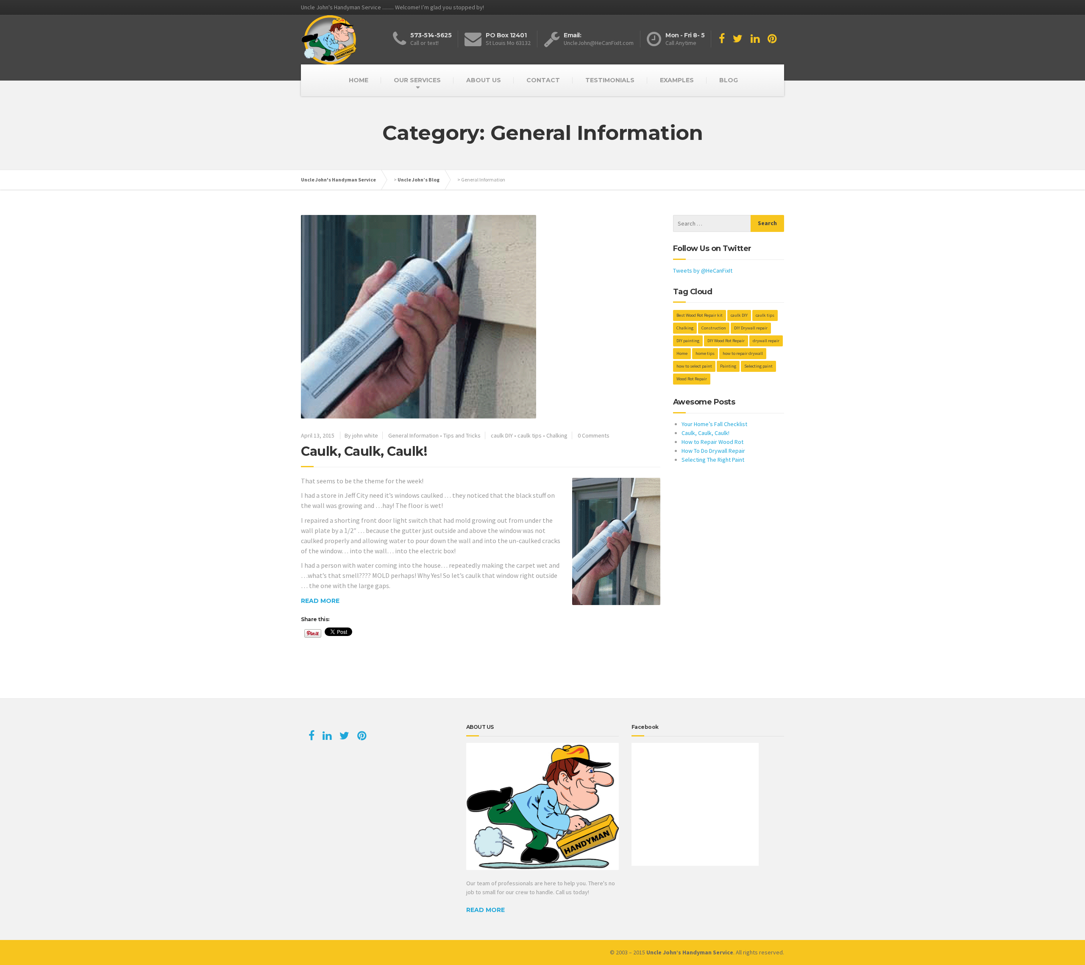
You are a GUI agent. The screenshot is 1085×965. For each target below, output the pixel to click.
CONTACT (543, 80)
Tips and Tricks (462, 435)
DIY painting (687, 340)
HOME (358, 80)
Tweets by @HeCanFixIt (702, 270)
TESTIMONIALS (609, 80)
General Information (413, 435)
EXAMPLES (677, 80)
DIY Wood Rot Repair (726, 340)
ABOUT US (483, 80)
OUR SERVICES (417, 80)
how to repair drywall (743, 353)
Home (681, 353)
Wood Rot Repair (691, 379)
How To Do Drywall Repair (713, 451)
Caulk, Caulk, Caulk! (364, 451)
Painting (728, 366)
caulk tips (529, 435)
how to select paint (694, 366)
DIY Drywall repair (751, 328)
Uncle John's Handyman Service (338, 179)
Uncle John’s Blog (419, 179)
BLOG (728, 80)
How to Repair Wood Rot (712, 442)
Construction (713, 328)
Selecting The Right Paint (713, 459)
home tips (705, 353)
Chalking (557, 435)
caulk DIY (502, 435)
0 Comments (593, 435)
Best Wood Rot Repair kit (699, 315)
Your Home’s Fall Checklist (714, 424)
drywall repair (766, 340)
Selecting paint (758, 366)
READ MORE (485, 910)
